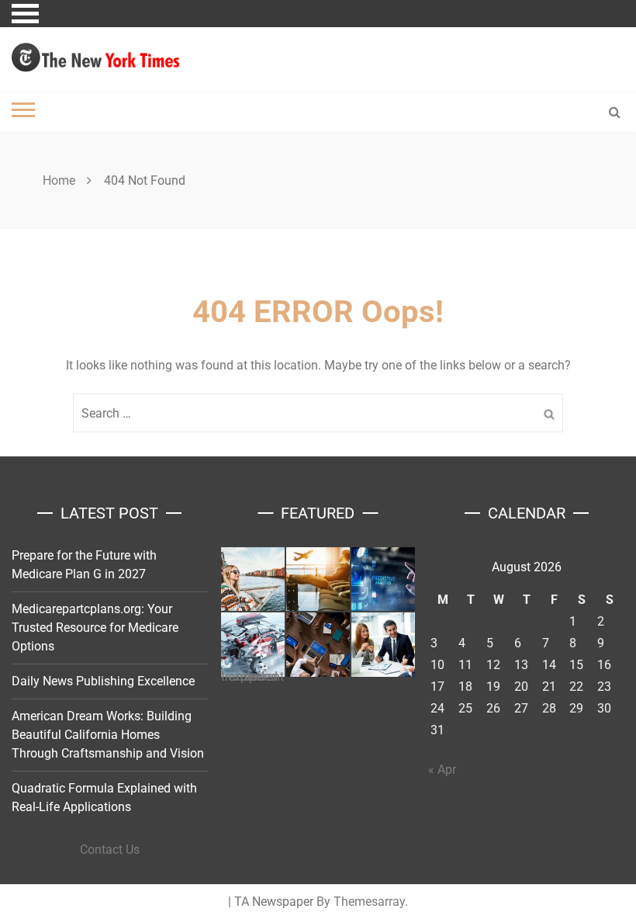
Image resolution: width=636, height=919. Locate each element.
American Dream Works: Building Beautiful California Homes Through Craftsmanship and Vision (108, 735)
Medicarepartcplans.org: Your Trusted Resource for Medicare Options (95, 628)
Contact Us (110, 849)
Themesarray (369, 901)
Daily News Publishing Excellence (103, 681)
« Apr (442, 769)
